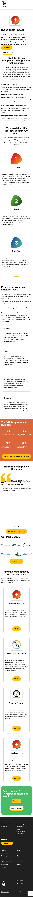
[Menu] (24, 4)
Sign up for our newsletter (8, 874)
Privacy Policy (5, 892)
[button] (2, 498)
